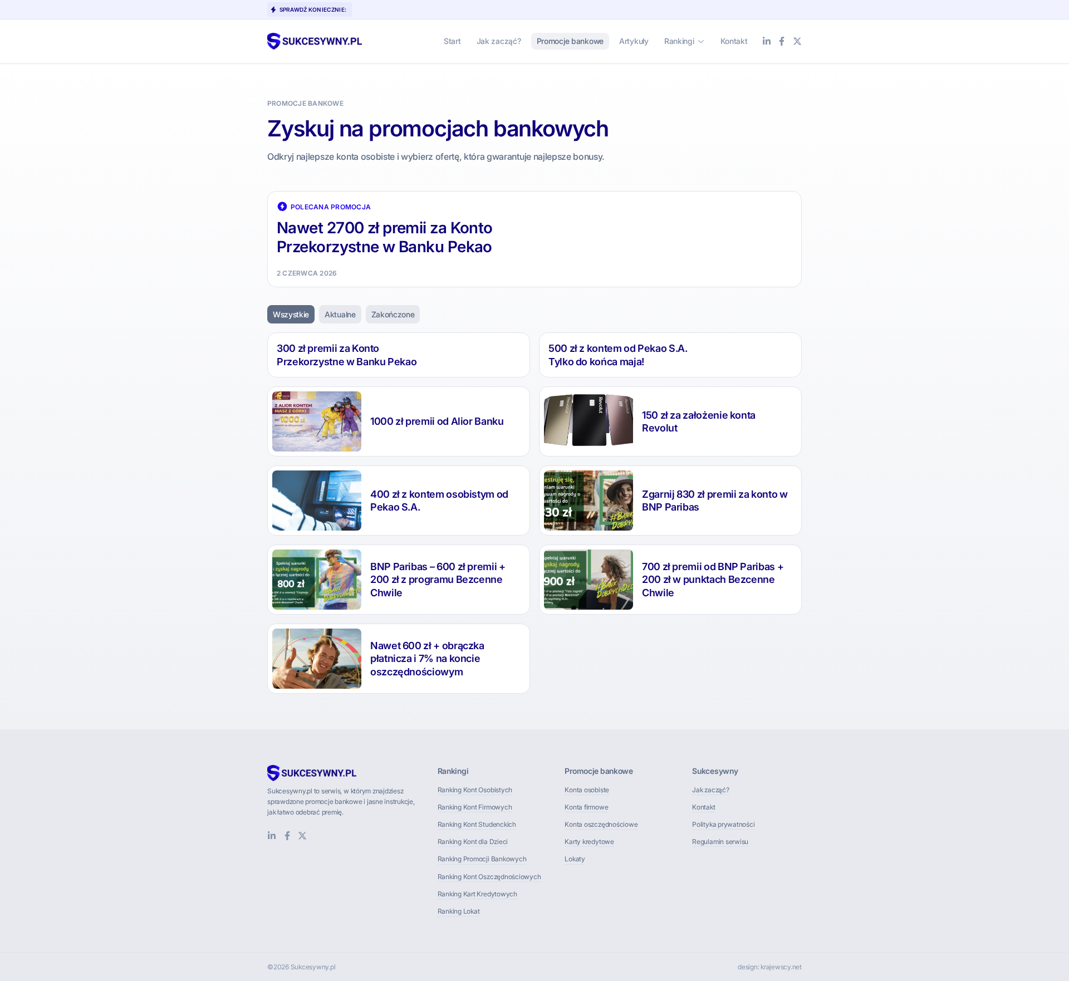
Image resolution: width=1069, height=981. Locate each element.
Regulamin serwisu (720, 841)
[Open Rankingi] (701, 41)
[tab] (291, 314)
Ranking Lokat (459, 911)
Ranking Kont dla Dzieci (473, 841)
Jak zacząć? (710, 790)
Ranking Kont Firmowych (475, 807)
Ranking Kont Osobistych (475, 790)
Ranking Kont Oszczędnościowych (489, 876)
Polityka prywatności (723, 824)
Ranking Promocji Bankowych (482, 859)
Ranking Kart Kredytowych (477, 894)
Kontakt (703, 807)
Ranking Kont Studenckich (477, 824)
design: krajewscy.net (770, 967)
